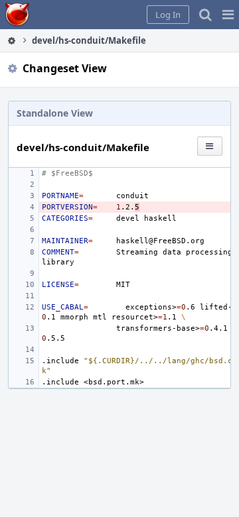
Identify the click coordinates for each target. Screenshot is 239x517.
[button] (228, 14)
